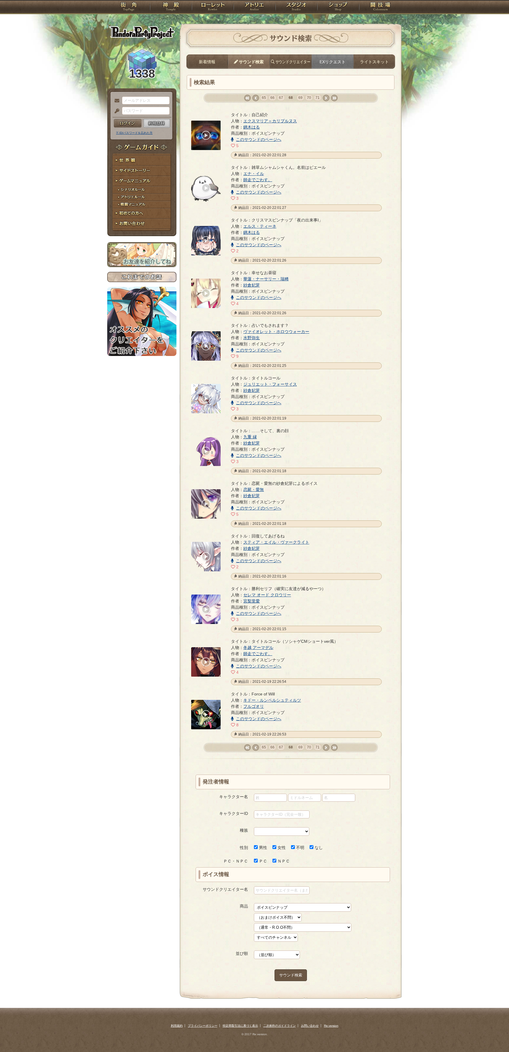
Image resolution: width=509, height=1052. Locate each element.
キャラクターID (233, 813)
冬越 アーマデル (258, 647)
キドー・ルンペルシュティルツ (272, 700)
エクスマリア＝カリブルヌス (270, 121)
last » (334, 98)
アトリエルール (141, 197)
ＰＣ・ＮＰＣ (235, 861)
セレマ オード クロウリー (267, 594)
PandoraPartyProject (141, 32)
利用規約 (177, 1025)
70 (309, 98)
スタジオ (296, 7)
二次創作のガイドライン (279, 1025)
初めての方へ (141, 213)
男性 (262, 847)
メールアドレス (115, 100)
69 (300, 98)
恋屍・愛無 (253, 489)
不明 (299, 847)
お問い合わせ (141, 224)
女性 (281, 847)
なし (318, 847)
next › (326, 98)
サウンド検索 (290, 975)
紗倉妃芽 (251, 285)
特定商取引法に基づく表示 (240, 1025)
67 (281, 98)
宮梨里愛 (251, 601)
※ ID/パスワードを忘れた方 (134, 132)
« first (247, 98)
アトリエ (254, 7)
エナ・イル (253, 173)
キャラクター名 (233, 796)
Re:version (331, 1025)
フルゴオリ (253, 706)
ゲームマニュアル (141, 181)
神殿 (171, 7)
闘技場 (380, 7)
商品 (244, 906)
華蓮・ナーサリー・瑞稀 (266, 279)
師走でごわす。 (257, 179)
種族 (244, 830)
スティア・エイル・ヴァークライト (276, 542)
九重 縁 (250, 437)
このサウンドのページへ (258, 139)
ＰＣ (262, 861)
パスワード (115, 111)
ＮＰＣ (283, 861)
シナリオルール (141, 190)
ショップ (338, 7)
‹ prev (255, 98)
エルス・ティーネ (259, 226)
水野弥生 (251, 337)
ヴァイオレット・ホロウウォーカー (276, 331)
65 (264, 98)
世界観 (141, 160)
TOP (128, 7)
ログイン (128, 123)
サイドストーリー (141, 171)
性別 (244, 847)
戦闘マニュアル (141, 204)
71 (317, 98)
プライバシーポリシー (202, 1025)
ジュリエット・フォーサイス (270, 384)
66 (272, 98)
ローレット (213, 7)
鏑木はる (251, 127)
